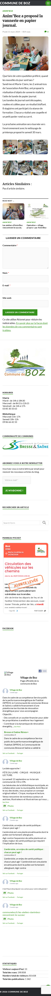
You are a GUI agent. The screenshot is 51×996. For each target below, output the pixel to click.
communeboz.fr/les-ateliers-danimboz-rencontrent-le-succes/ (22, 913)
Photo (11, 805)
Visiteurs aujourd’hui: (14, 969)
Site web (7, 298)
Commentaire (10, 245)
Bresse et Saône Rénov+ (16, 732)
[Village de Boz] (9, 673)
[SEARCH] (44, 523)
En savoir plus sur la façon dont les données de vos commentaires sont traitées (25, 327)
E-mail (6, 285)
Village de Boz (16, 690)
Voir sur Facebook (9, 753)
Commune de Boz (15, 3)
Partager (20, 753)
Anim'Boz (8, 11)
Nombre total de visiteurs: (16, 975)
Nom (6, 273)
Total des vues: (10, 972)
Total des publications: (14, 979)
